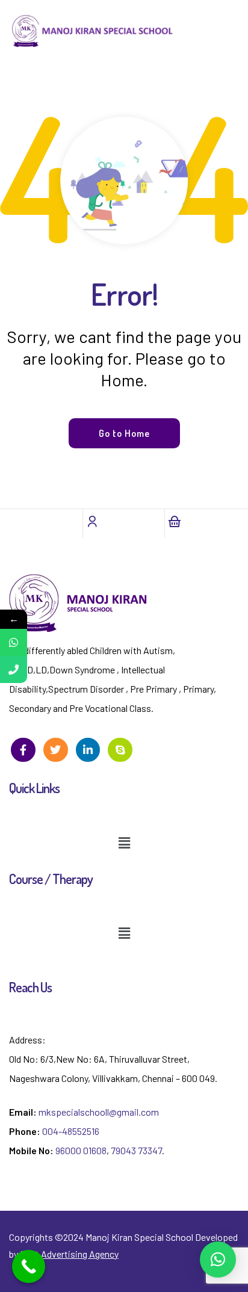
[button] (124, 842)
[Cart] (174, 521)
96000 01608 (81, 1150)
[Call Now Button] (28, 1266)
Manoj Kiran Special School (139, 1237)
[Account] (92, 521)
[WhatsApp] (13, 642)
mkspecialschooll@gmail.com (99, 1111)
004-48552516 (70, 1131)
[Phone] (13, 669)
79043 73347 (136, 1150)
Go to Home (124, 433)
